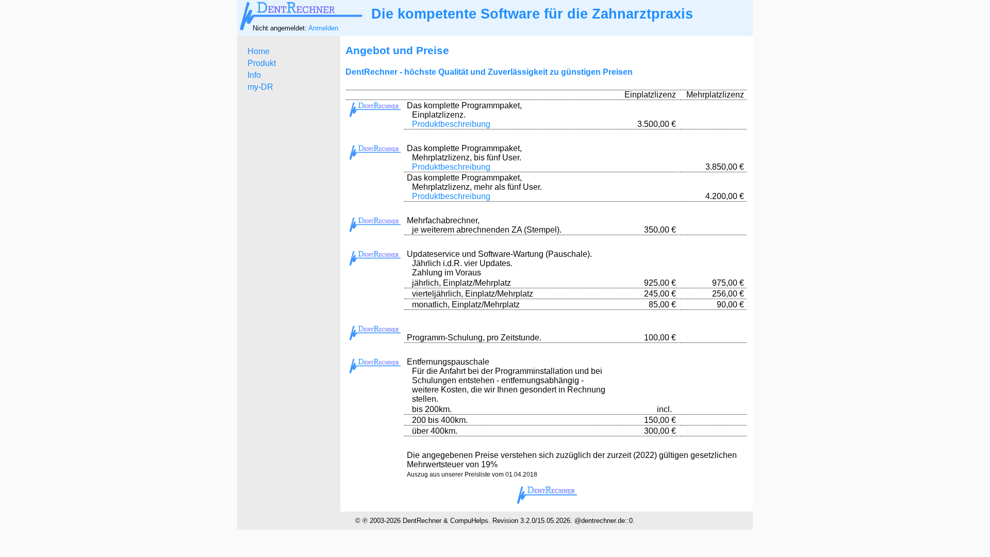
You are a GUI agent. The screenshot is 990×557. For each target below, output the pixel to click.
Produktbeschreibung (451, 124)
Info (254, 75)
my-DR (260, 87)
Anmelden (323, 28)
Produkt (262, 63)
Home (259, 51)
